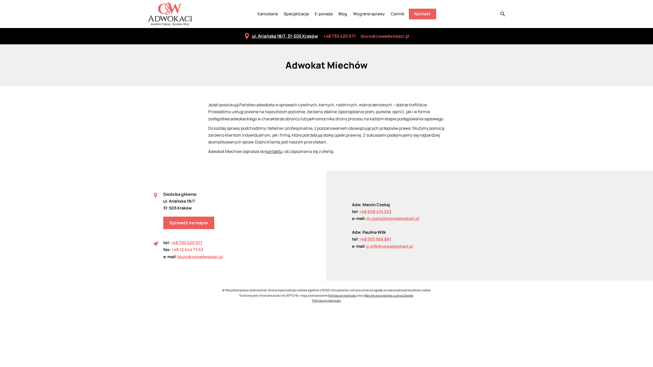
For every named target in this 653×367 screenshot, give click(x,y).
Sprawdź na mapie (189, 223)
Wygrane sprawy (369, 14)
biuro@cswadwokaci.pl (385, 36)
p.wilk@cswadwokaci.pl (389, 246)
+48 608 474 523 (375, 211)
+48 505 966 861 (375, 239)
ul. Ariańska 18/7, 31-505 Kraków (285, 36)
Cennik (397, 14)
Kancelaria (268, 14)
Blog (342, 14)
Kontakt (422, 14)
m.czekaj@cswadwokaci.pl (392, 218)
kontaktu (274, 151)
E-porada (324, 14)
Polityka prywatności (342, 295)
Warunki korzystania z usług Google (388, 295)
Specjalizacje (296, 14)
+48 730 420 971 (339, 36)
